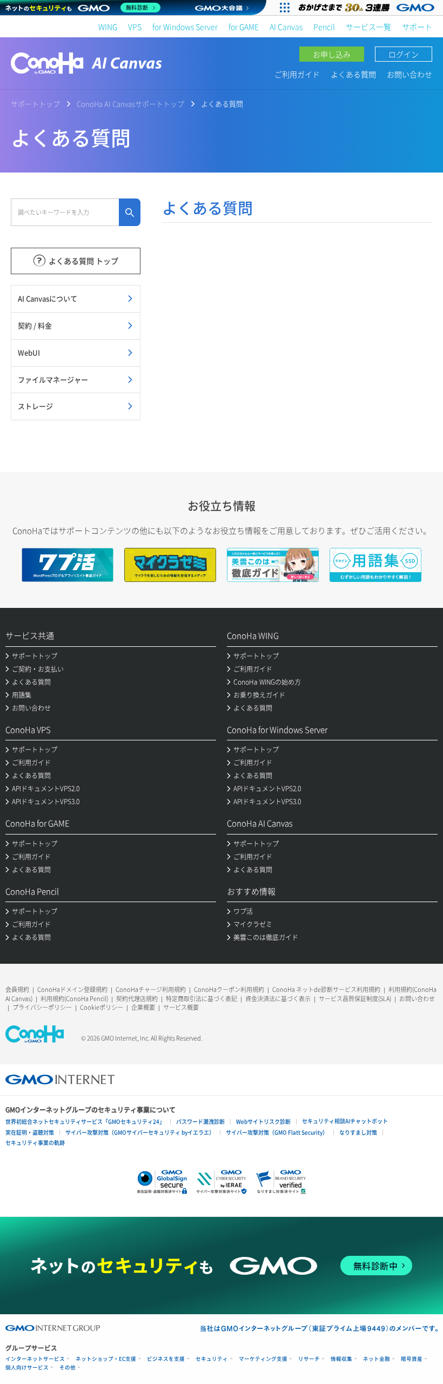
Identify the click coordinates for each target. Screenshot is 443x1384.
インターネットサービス (35, 1358)
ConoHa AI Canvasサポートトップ (130, 103)
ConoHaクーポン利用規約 (229, 989)
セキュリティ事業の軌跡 (35, 1142)
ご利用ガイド (297, 74)
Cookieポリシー (101, 1007)
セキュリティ (212, 1358)
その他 (67, 1367)
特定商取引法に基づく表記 (201, 998)
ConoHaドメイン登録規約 (72, 989)
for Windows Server (185, 26)
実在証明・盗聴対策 (29, 1132)
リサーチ (309, 1358)
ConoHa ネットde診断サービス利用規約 (326, 989)
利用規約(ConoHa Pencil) (74, 998)
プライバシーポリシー (42, 1007)
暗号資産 (411, 1358)
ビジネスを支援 (166, 1358)
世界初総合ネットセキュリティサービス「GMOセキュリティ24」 (85, 1121)
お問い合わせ (409, 74)
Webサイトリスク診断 (263, 1121)
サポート (417, 26)
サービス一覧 (368, 26)
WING (107, 26)
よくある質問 (353, 74)
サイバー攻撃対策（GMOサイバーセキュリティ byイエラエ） (139, 1132)
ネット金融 (376, 1358)
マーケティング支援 (263, 1358)
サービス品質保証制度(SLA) (355, 998)
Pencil (324, 26)
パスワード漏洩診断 (200, 1121)
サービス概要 (181, 1007)
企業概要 (143, 1007)
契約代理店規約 (137, 998)
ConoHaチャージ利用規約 (151, 989)
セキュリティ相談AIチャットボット (345, 1121)
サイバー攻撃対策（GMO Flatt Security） (277, 1132)
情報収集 (341, 1358)
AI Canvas (286, 26)
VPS (135, 26)
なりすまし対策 (358, 1132)
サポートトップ (35, 103)
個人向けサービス (27, 1367)
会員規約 (17, 989)
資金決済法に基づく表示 (278, 998)
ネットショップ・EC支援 (106, 1358)
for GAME (244, 26)
